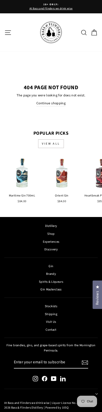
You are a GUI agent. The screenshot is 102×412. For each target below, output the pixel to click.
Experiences (51, 241)
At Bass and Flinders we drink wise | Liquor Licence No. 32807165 (47, 403)
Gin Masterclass (50, 289)
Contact (51, 329)
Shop (50, 234)
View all (51, 144)
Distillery (51, 226)
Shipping (51, 314)
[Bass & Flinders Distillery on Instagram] (35, 378)
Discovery (51, 249)
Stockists (51, 306)
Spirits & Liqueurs (51, 282)
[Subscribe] (85, 363)
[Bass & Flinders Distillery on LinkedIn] (63, 378)
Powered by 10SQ (57, 408)
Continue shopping (51, 103)
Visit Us (51, 322)
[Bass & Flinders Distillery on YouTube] (53, 378)
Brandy (51, 274)
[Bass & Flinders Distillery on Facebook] (44, 378)
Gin (51, 266)
